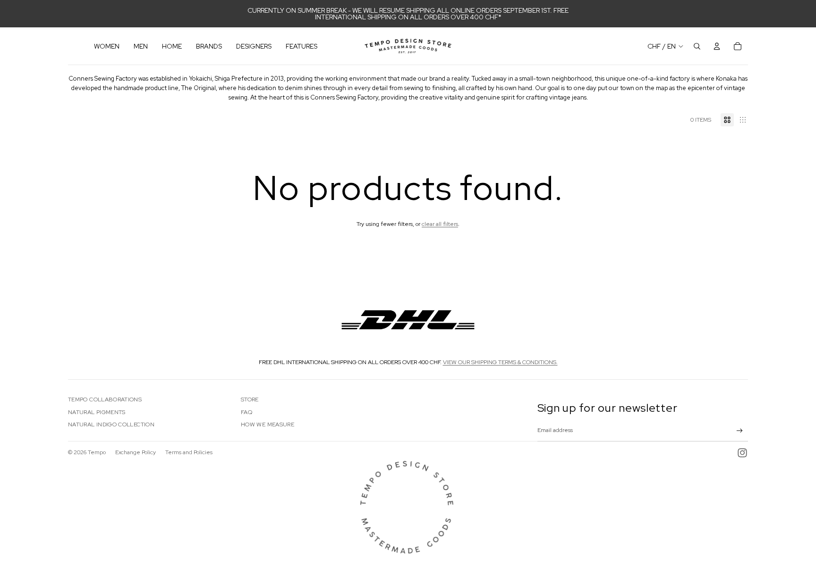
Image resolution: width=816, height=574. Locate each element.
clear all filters (440, 224)
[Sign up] (739, 431)
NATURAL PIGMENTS (97, 412)
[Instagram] (742, 452)
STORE (250, 399)
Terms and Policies (188, 452)
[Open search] (697, 46)
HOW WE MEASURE (267, 424)
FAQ (246, 412)
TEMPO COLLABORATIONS (105, 399)
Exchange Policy (135, 452)
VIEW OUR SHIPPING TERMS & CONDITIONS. (500, 362)
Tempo (97, 452)
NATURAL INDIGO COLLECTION (111, 424)
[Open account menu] (716, 46)
